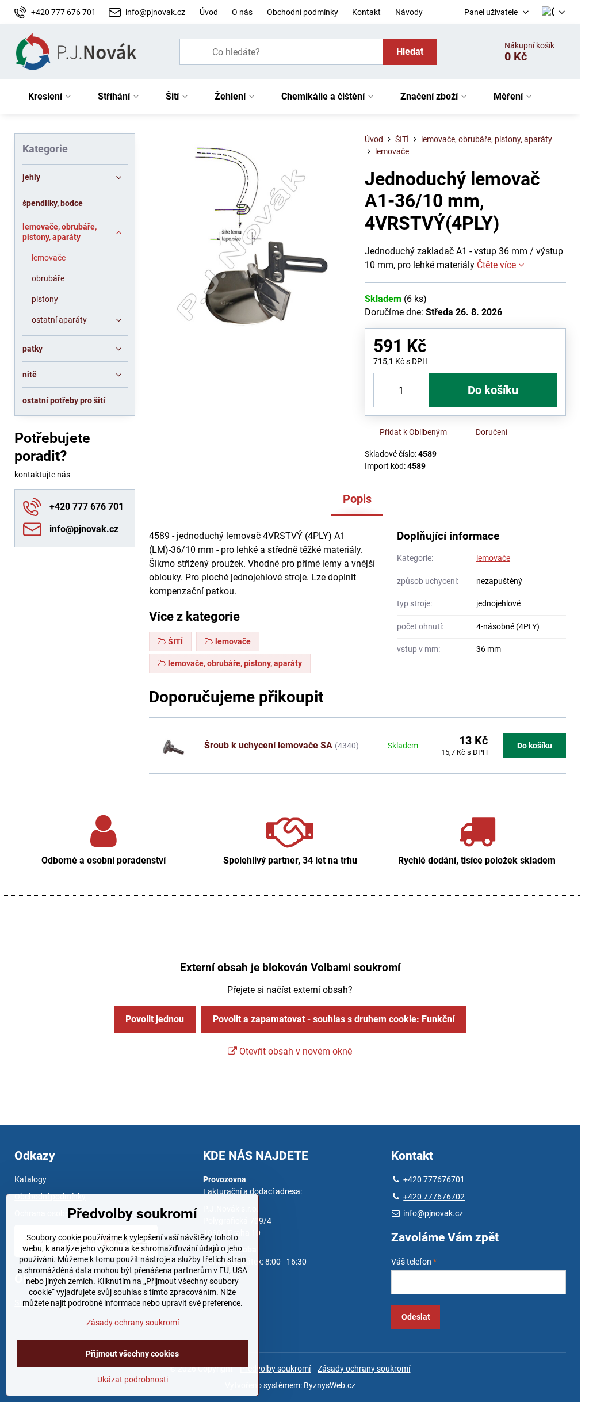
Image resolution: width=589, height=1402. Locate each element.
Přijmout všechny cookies (132, 1353)
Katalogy (30, 1179)
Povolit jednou (154, 1019)
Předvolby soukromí (275, 1368)
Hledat (409, 51)
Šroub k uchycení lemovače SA (268, 745)
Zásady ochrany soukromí (364, 1368)
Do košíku (493, 390)
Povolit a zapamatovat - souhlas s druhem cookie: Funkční (333, 1019)
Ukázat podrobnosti (132, 1379)
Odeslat (415, 1316)
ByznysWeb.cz (329, 1385)
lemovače (493, 558)
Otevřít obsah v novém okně (294, 1051)
